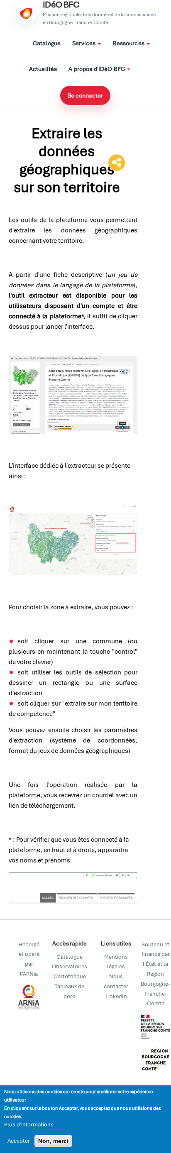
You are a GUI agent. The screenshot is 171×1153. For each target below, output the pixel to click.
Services (84, 43)
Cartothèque (70, 976)
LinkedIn (116, 996)
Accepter (18, 1140)
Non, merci (53, 1141)
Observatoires (69, 966)
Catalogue (47, 43)
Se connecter (85, 95)
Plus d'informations (29, 1124)
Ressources (129, 43)
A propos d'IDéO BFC (97, 69)
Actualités (43, 69)
